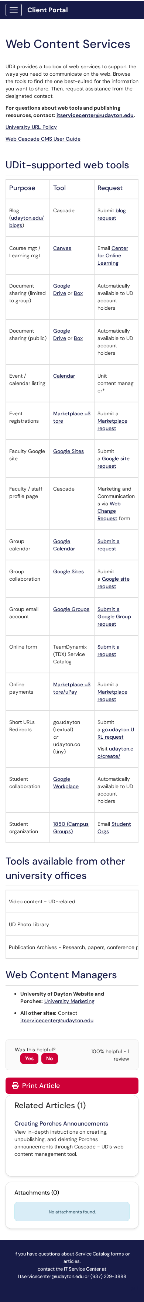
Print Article (40, 1085)
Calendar (64, 375)
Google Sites (68, 451)
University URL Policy (31, 127)
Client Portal (47, 10)
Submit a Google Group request (114, 616)
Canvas (62, 248)
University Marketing (69, 1001)
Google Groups (71, 609)
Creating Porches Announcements (61, 1123)
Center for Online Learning (112, 255)
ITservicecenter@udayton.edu (50, 1276)
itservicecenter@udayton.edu (95, 115)
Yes (29, 1058)
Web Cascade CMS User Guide (43, 138)
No (49, 1058)
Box (78, 293)
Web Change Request (109, 511)
